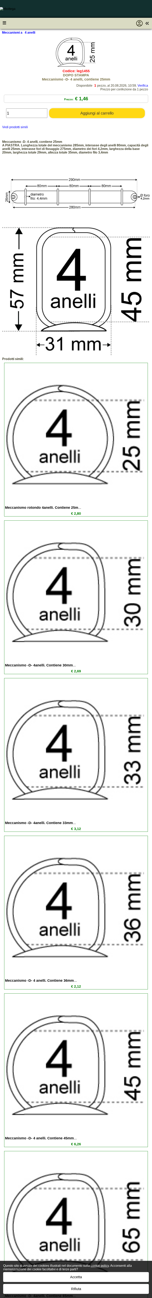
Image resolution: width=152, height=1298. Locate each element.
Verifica (143, 85)
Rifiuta (76, 1289)
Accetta (76, 1277)
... (43, 508)
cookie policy (100, 1265)
